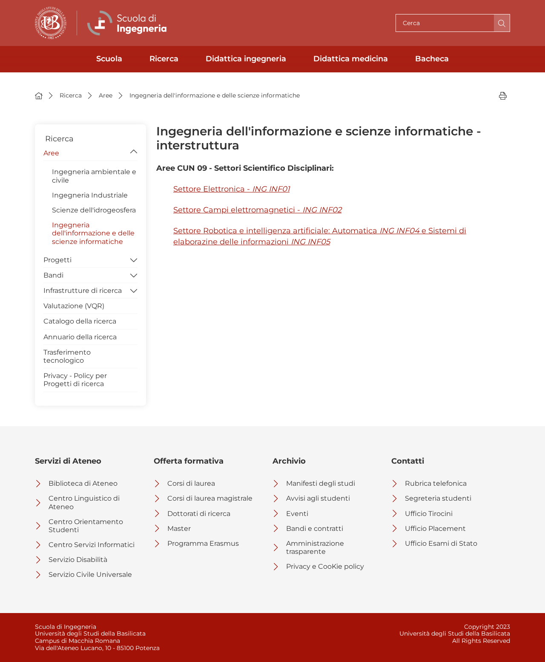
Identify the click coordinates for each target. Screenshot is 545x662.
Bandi (53, 275)
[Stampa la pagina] (503, 95)
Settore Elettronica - (231, 189)
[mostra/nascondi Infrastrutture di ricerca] (134, 290)
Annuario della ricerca (80, 337)
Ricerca (163, 58)
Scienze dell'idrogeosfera (94, 210)
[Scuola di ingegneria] (129, 23)
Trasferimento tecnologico (67, 356)
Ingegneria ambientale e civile (94, 176)
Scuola (109, 58)
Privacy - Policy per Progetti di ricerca (75, 380)
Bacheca (432, 58)
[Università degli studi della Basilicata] (50, 23)
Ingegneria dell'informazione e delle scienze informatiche (93, 233)
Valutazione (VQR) (73, 306)
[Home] (39, 95)
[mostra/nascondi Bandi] (134, 274)
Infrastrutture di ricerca (82, 291)
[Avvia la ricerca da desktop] (502, 23)
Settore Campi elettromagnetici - (257, 210)
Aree (51, 153)
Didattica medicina (350, 58)
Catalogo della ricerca (79, 321)
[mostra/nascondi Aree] (134, 152)
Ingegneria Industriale (90, 195)
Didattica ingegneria (246, 58)
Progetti (57, 260)
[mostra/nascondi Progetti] (134, 259)
